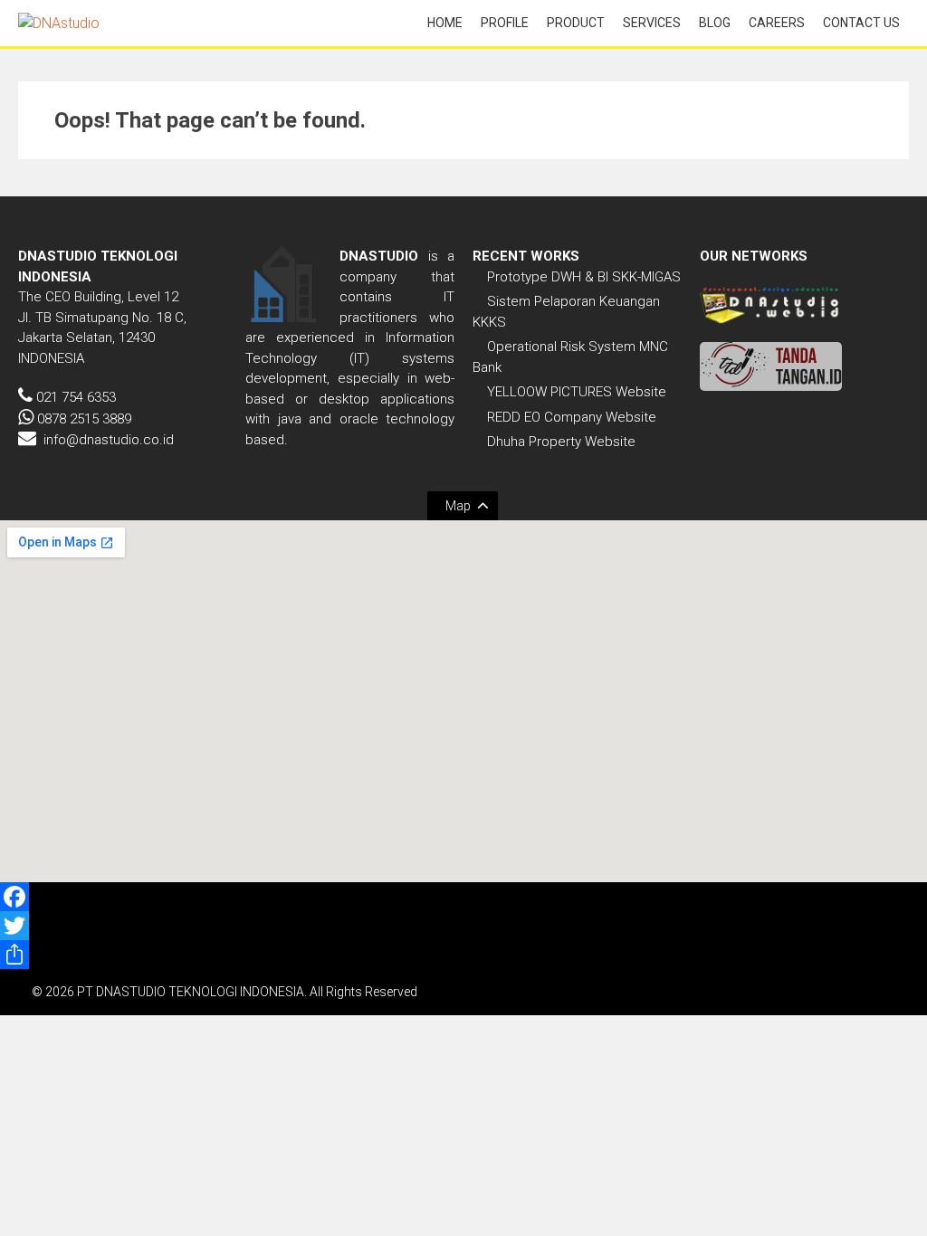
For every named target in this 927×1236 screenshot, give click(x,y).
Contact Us (861, 22)
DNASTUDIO (378, 256)
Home (445, 22)
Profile (505, 22)
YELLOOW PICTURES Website (576, 392)
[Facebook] (463, 896)
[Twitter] (463, 925)
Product (576, 22)
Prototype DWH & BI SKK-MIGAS (584, 277)
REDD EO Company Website (571, 417)
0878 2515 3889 (84, 419)
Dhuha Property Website (561, 441)
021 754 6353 (76, 397)
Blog (715, 22)
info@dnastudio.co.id (108, 440)
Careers (777, 22)
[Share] (463, 954)
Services (652, 22)
